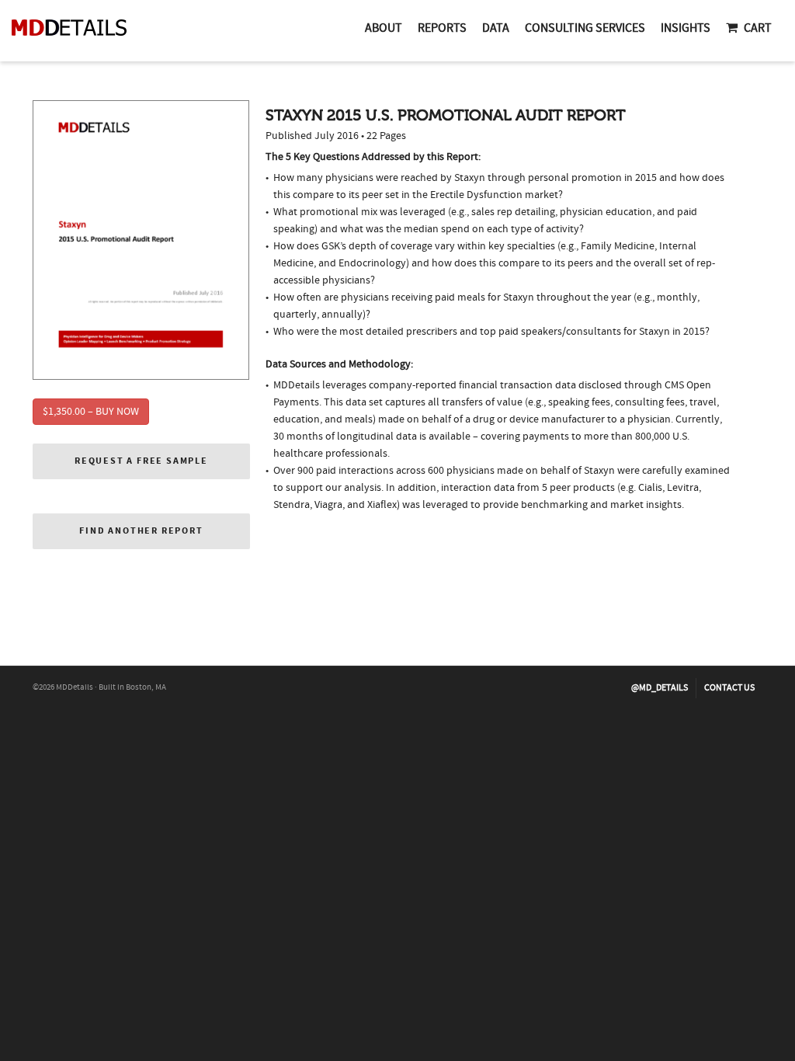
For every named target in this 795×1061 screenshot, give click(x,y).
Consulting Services (585, 28)
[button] (141, 461)
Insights (685, 28)
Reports (442, 28)
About (383, 28)
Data (495, 28)
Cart (758, 28)
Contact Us (729, 688)
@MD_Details (659, 688)
